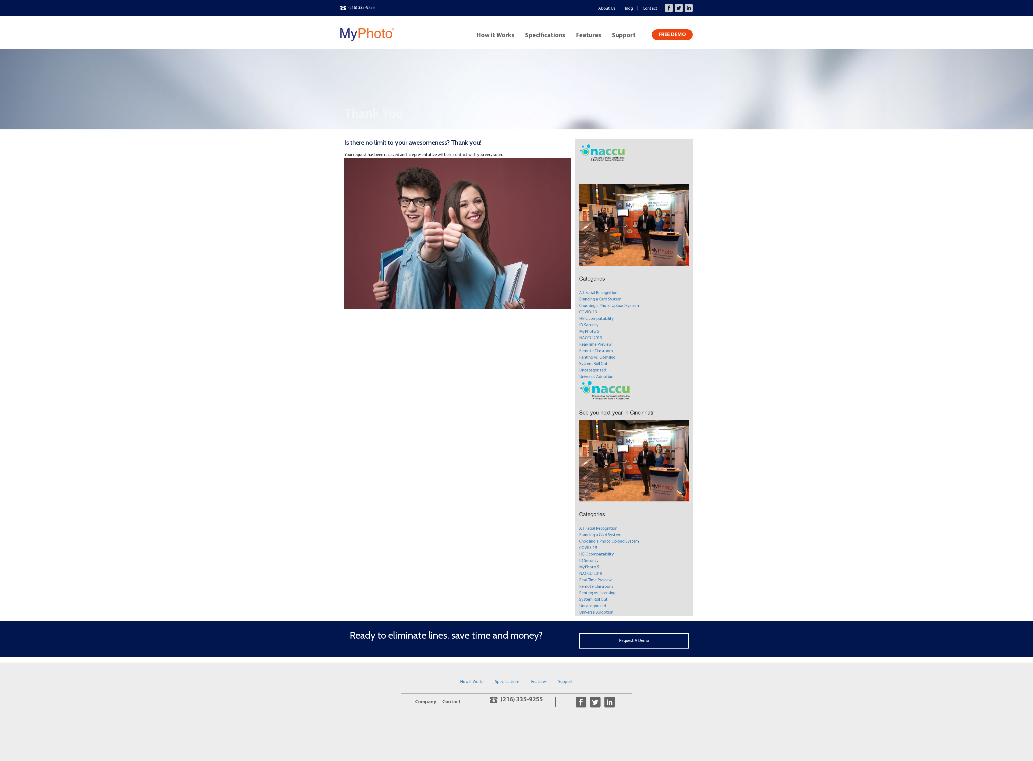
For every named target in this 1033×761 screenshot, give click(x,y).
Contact (650, 8)
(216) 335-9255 (361, 8)
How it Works (495, 35)
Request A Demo (634, 641)
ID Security (589, 325)
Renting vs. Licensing (597, 357)
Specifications (545, 35)
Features (588, 35)
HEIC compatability (596, 319)
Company (425, 702)
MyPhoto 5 (589, 332)
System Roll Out (593, 364)
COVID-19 (588, 312)
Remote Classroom (596, 351)
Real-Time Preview (595, 344)
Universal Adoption (596, 377)
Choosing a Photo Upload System (609, 306)
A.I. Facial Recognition (598, 293)
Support (624, 35)
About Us (606, 8)
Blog (629, 8)
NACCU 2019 (590, 338)
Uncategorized (592, 370)
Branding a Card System (600, 299)
